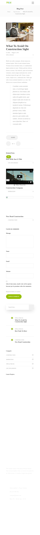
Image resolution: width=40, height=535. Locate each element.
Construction (12, 220)
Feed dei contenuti (11, 453)
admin (8, 52)
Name (8, 251)
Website (8, 271)
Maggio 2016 (9, 419)
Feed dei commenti (11, 457)
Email (8, 261)
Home (8, 11)
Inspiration (11, 191)
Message (8, 233)
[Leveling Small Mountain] (29, 391)
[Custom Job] (29, 381)
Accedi (8, 449)
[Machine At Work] (10, 391)
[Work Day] (19, 391)
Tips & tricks (16, 11)
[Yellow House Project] (19, 381)
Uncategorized (13, 163)
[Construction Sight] (10, 381)
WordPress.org (10, 460)
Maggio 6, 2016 (15, 52)
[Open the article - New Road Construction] (13, 205)
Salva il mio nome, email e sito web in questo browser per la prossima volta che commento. (19, 285)
